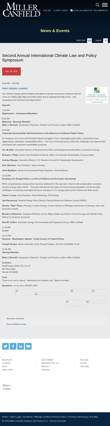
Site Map (94, 417)
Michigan (7, 360)
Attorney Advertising (78, 417)
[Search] (97, 5)
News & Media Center (16, 324)
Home (5, 417)
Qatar (83, 363)
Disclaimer (28, 417)
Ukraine (84, 366)
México (45, 366)
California (47, 360)
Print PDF (80, 41)
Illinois (6, 363)
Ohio (4, 366)
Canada (45, 370)
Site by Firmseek (58, 421)
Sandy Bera (19, 285)
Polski (47, 10)
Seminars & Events (15, 318)
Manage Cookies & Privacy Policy (50, 417)
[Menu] (104, 6)
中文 (39, 10)
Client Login (61, 10)
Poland (84, 360)
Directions (25, 266)
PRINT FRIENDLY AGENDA (15, 88)
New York (7, 370)
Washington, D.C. (50, 363)
